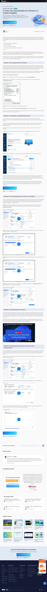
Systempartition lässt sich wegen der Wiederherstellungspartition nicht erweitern (12, 499)
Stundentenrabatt (4, 576)
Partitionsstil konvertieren (7, 182)
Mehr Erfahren (32, 488)
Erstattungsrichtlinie (22, 569)
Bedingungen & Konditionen (22, 575)
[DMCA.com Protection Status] (7, 589)
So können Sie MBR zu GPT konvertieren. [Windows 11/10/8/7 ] (39, 528)
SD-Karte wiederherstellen (32, 571)
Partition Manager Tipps (12, 577)
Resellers (3, 573)
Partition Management (9, 6)
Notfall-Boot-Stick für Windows (32, 573)
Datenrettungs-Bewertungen (32, 569)
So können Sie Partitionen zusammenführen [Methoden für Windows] (7, 540)
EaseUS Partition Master (33, 182)
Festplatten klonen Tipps (12, 579)
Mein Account (22, 577)
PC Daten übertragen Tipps (12, 581)
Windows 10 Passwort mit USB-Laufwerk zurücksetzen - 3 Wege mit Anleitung (33, 499)
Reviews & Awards (5, 569)
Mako (6, 31)
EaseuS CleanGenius (9, 127)
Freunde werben (4, 582)
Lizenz (21, 573)
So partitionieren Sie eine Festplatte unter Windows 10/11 (18, 528)
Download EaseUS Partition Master (13, 486)
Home (4, 6)
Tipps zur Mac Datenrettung (12, 569)
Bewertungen (16, 483)
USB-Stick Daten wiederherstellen (30, 575)
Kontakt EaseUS (4, 571)
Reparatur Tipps (10, 574)
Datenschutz (21, 571)
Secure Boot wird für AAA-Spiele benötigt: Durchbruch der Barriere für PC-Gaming (7, 528)
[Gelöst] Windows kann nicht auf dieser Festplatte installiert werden (18, 540)
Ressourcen (10, 565)
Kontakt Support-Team (4, 581)
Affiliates (3, 574)
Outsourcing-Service (5, 578)
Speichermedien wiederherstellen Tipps (13, 572)
